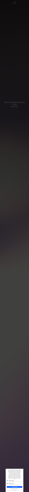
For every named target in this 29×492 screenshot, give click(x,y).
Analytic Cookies (11, 483)
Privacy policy (14, 490)
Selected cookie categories (14, 488)
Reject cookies (22, 469)
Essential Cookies (11, 480)
